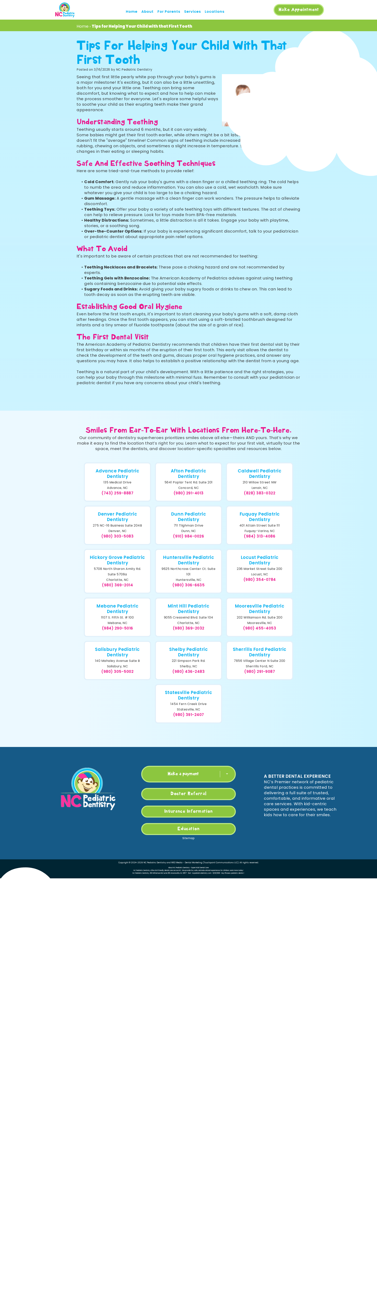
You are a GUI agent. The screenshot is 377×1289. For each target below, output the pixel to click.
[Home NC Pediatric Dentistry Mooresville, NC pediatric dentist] (65, 10)
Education (189, 829)
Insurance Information (188, 811)
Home (131, 11)
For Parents (168, 11)
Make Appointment (298, 9)
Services (192, 11)
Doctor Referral (188, 793)
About (147, 11)
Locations (214, 11)
